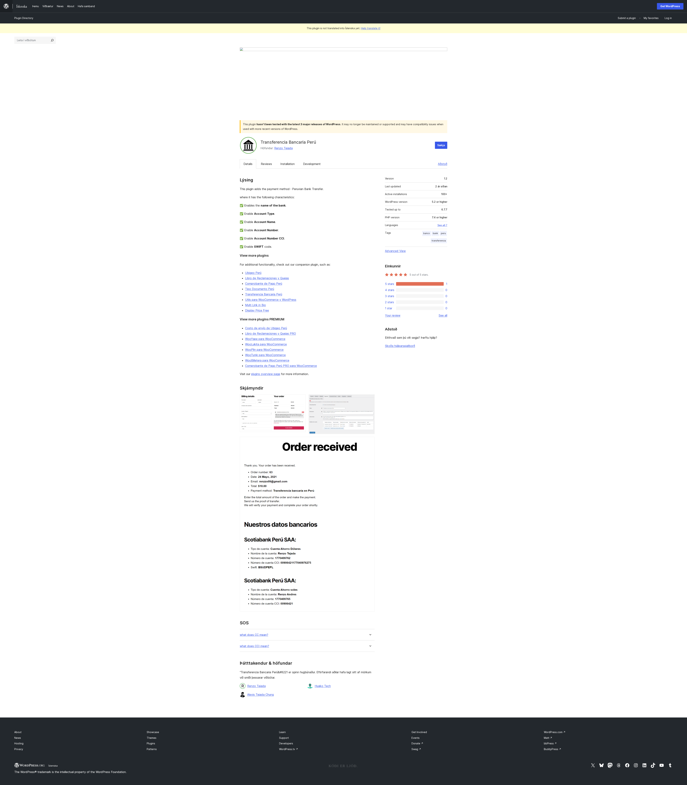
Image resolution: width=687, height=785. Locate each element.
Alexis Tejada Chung (260, 694)
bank (435, 233)
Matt (548, 737)
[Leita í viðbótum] (52, 40)
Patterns (152, 749)
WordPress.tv (288, 749)
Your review (392, 315)
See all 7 (442, 225)
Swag (416, 749)
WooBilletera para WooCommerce (267, 360)
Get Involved (419, 732)
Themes (151, 737)
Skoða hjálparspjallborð (400, 346)
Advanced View (395, 251)
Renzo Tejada (283, 148)
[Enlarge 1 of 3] (301, 399)
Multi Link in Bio (255, 305)
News (17, 737)
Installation (287, 164)
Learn (282, 732)
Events (415, 737)
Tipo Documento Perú (259, 289)
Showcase (153, 732)
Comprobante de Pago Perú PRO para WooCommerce (281, 366)
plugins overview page (265, 374)
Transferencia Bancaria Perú (263, 294)
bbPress (550, 743)
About (17, 732)
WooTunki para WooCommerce (265, 355)
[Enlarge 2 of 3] (370, 399)
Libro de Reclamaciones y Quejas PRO (270, 333)
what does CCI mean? (254, 646)
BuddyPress (552, 749)
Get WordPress (670, 6)
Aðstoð (442, 164)
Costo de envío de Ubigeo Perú (266, 328)
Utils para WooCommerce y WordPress (270, 299)
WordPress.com (555, 732)
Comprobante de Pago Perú (263, 283)
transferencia (439, 240)
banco (426, 233)
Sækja (441, 145)
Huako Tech (323, 686)
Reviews (266, 164)
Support (284, 737)
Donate (417, 743)
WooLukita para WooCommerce (266, 344)
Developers (286, 743)
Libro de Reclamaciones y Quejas (267, 278)
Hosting (18, 743)
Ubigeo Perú (253, 273)
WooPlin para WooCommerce (264, 349)
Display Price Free (257, 310)
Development (312, 164)
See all (443, 315)
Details (247, 164)
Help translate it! (370, 28)
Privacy (18, 749)
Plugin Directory (23, 18)
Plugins (151, 743)
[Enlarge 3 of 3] (370, 441)
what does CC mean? (254, 635)
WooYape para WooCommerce (265, 339)
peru (443, 233)
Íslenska (53, 765)
